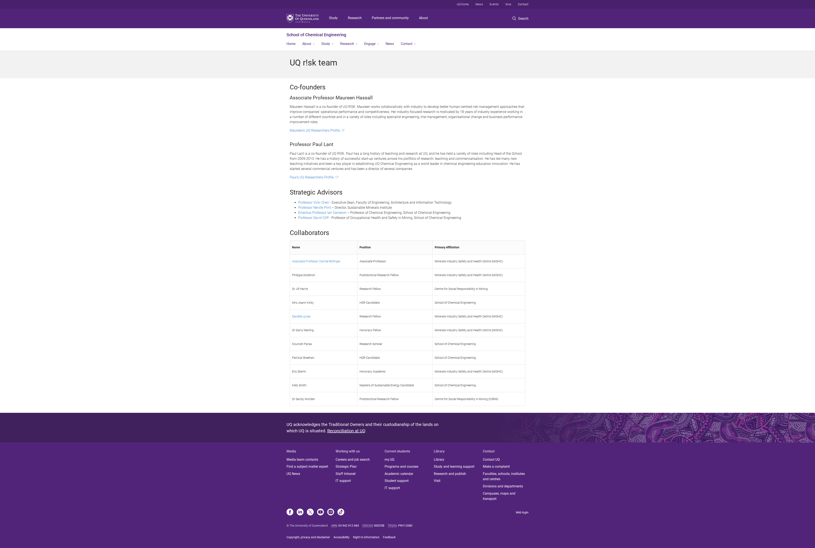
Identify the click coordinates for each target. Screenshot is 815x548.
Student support (397, 481)
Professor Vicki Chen (313, 202)
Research (355, 18)
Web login (522, 512)
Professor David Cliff (313, 218)
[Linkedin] (300, 512)
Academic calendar (399, 474)
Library (439, 460)
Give (508, 4)
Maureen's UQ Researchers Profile (315, 130)
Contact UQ (491, 460)
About (423, 18)
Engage (369, 44)
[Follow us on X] (310, 512)
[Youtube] (320, 512)
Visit (437, 481)
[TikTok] (340, 512)
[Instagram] (330, 512)
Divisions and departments (503, 486)
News (479, 4)
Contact (523, 4)
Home (291, 44)
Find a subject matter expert (307, 467)
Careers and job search (353, 460)
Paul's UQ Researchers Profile (312, 177)
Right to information (366, 537)
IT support (343, 481)
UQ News (293, 474)
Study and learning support (454, 467)
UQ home (463, 4)
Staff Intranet (346, 474)
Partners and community (390, 18)
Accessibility (341, 537)
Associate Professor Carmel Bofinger (316, 261)
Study (333, 18)
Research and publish (450, 474)
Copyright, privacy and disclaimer (308, 537)
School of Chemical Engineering (316, 34)
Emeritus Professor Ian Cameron (322, 213)
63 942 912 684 (348, 525)
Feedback (389, 537)
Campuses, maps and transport (499, 496)
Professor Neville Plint (314, 208)
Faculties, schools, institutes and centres (504, 476)
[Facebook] (290, 512)
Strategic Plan (346, 467)
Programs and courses (401, 467)
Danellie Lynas (301, 316)
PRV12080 (405, 525)
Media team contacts (302, 460)
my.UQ (389, 460)
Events (494, 4)
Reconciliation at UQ (346, 430)
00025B (379, 525)
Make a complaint (496, 467)
